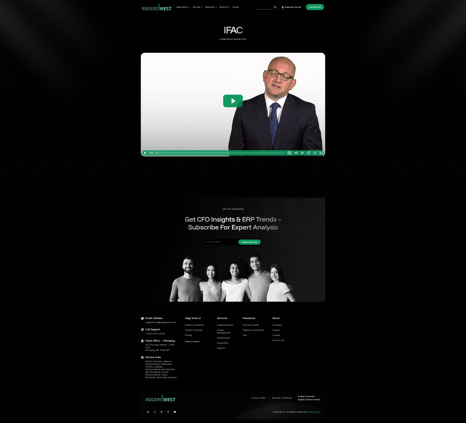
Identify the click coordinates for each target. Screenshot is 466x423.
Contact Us (278, 340)
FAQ (245, 335)
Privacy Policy (259, 398)
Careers (276, 335)
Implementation (225, 325)
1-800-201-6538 (155, 333)
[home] (156, 7)
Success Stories (251, 325)
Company (277, 325)
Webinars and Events (253, 330)
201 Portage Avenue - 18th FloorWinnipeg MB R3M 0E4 (159, 348)
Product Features (193, 330)
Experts (276, 330)
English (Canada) (306, 396)
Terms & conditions (282, 398)
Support (221, 348)
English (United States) (309, 399)
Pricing (236, 7)
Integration (223, 343)
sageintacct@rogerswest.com (160, 322)
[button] (183, 7)
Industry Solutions (194, 325)
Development (223, 338)
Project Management (224, 331)
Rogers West (313, 411)
